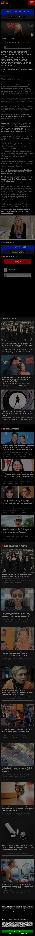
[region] (17, 918)
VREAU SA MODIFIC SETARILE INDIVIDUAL (17, 933)
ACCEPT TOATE (17, 931)
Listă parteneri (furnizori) (6, 927)
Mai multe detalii (12, 909)
